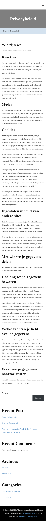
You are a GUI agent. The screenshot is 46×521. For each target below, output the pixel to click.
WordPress (22, 516)
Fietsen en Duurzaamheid (11, 491)
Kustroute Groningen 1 (10, 423)
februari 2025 (6, 474)
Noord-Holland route (9, 417)
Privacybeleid (32, 516)
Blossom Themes (28, 513)
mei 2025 (5, 468)
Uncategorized (7, 497)
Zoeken (5, 393)
